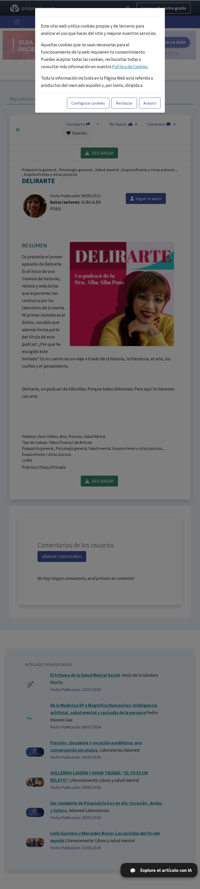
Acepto (149, 103)
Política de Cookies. (130, 66)
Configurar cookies (88, 103)
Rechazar (124, 103)
